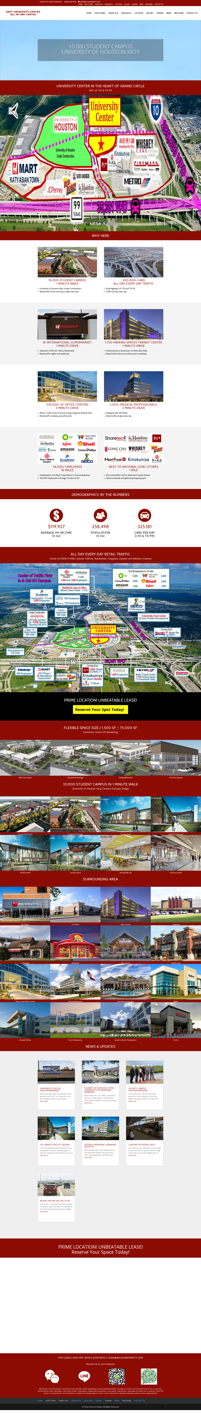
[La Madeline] (25, 960)
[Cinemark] (176, 922)
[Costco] (176, 1037)
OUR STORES (88, 4)
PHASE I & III (99, 4)
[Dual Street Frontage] (75, 775)
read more (44, 1101)
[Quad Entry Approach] (176, 832)
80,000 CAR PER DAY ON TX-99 (55, 1200)
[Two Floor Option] (176, 775)
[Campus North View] (25, 832)
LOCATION (118, 4)
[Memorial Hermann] (75, 999)
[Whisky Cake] (176, 960)
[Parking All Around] (125, 775)
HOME (80, 4)
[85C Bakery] (25, 922)
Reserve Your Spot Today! (99, 709)
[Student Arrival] (25, 870)
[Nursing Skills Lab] (125, 870)
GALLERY (127, 4)
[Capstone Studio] (176, 870)
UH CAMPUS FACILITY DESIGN (55, 1144)
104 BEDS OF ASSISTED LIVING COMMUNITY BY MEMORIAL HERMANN (99, 1089)
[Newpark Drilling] (25, 1037)
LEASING (134, 4)
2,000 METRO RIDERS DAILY (141, 1144)
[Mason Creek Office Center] (25, 999)
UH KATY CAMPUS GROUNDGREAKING (138, 1089)
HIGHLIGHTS (109, 4)
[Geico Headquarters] (75, 1037)
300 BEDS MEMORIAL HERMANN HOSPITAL (100, 1145)
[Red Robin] (75, 960)
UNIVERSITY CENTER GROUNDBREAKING (50, 1089)
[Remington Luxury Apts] (125, 999)
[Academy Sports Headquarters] (125, 1037)
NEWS (141, 4)
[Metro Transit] (125, 922)
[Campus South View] (75, 832)
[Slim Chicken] (125, 960)
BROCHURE (149, 4)
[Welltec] (176, 999)
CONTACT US (159, 4)
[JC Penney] (75, 922)
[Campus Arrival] (125, 832)
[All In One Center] (25, 775)
